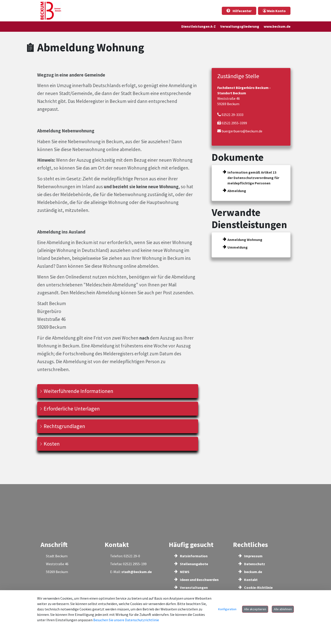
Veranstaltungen (193, 587)
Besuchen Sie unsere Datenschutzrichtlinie (126, 620)
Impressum (253, 556)
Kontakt (250, 579)
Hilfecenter (242, 11)
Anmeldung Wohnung (244, 239)
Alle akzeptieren (255, 609)
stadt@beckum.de (136, 571)
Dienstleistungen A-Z (198, 26)
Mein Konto (276, 11)
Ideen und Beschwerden (199, 579)
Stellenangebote (193, 564)
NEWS (184, 571)
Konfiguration (227, 609)
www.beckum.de (277, 26)
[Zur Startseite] (51, 10)
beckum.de (252, 571)
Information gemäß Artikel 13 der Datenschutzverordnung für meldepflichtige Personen (253, 177)
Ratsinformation (193, 556)
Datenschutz (254, 564)
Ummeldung (237, 247)
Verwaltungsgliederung (239, 26)
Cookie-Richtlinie (258, 587)
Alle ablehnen (283, 609)
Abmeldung (236, 190)
